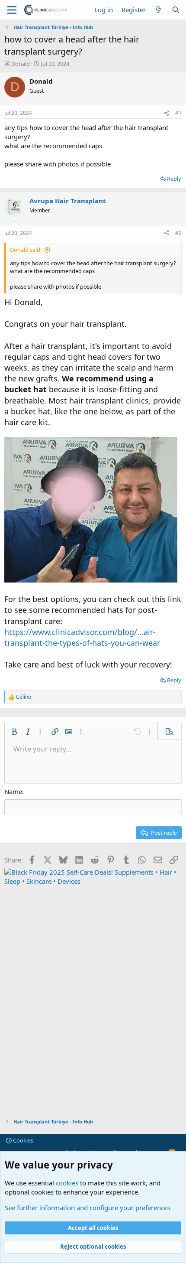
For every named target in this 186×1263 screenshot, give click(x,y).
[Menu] (12, 10)
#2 (178, 233)
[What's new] (158, 10)
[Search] (175, 10)
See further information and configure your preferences (87, 1207)
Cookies (22, 1140)
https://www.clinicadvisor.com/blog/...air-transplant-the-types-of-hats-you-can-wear (82, 637)
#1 (178, 113)
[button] (14, 732)
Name (13, 791)
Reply (174, 178)
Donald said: (26, 250)
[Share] (166, 113)
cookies (67, 1182)
